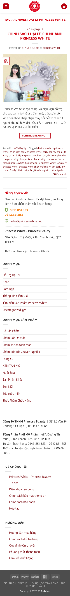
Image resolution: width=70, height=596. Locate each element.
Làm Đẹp (8, 289)
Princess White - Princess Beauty (30, 476)
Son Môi (8, 386)
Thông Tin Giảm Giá (15, 296)
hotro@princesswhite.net (26, 221)
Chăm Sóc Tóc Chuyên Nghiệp (21, 352)
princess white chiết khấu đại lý (35, 166)
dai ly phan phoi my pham (26, 159)
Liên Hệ (33, 583)
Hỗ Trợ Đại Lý (35, 29)
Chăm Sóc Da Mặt (14, 338)
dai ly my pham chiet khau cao (31, 155)
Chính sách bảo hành (22, 502)
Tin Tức (22, 583)
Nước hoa (9, 372)
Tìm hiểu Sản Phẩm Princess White (25, 303)
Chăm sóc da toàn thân (17, 345)
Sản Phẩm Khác (12, 379)
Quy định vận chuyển (22, 545)
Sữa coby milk (11, 393)
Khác (6, 282)
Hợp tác (14, 508)
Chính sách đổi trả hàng (24, 539)
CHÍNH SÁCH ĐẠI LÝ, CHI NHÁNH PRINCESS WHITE (35, 36)
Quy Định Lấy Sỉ (35, 585)
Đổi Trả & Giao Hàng (53, 583)
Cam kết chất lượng (21, 558)
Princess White (52, 48)
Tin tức (13, 483)
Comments (60, 174)
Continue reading (35, 135)
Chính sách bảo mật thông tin (27, 495)
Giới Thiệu (10, 583)
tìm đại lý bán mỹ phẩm (21, 170)
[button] (6, 6)
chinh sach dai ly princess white (26, 151)
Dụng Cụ (8, 359)
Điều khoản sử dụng (21, 489)
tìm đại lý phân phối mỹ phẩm (49, 170)
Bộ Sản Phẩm (11, 331)
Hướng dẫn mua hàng (22, 532)
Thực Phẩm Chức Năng (17, 400)
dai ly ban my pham (52, 151)
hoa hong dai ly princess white (40, 162)
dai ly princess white (50, 159)
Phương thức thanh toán (24, 552)
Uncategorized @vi (14, 310)
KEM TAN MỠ (11, 365)
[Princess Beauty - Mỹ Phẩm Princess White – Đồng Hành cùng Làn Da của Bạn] (34, 6)
